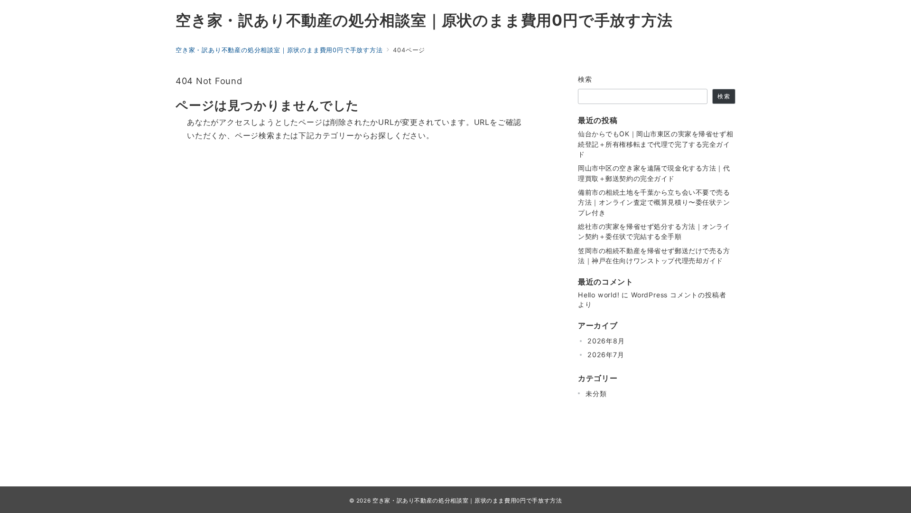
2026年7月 (605, 355)
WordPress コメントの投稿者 (678, 295)
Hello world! (599, 295)
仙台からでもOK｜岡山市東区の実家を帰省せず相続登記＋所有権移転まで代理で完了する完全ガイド (655, 144)
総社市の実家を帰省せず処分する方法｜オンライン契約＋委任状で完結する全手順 (654, 231)
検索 (585, 79)
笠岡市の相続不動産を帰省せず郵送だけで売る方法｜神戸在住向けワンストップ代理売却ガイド (654, 256)
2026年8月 (606, 341)
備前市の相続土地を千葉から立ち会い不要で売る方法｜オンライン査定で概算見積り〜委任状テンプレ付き (654, 202)
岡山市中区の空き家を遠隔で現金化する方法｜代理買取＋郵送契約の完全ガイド (654, 173)
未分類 (596, 394)
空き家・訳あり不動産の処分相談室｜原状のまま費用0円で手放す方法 (424, 20)
